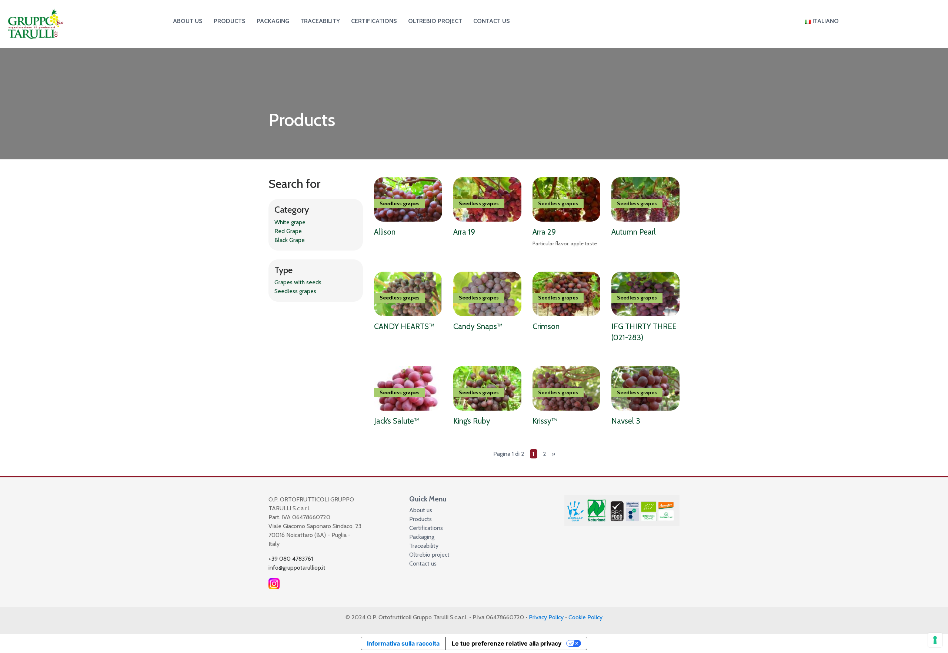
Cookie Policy (585, 617)
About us (188, 20)
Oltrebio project (435, 20)
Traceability (320, 20)
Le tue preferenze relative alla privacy (506, 643)
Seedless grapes (295, 291)
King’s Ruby (471, 420)
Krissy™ (545, 420)
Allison (384, 231)
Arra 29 (544, 231)
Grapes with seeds (297, 282)
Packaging (273, 20)
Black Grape (289, 239)
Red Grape (288, 231)
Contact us (491, 20)
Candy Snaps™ (478, 326)
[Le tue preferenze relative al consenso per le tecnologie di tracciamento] (935, 640)
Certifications (374, 20)
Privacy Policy (546, 617)
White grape (290, 222)
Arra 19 (464, 231)
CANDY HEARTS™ (404, 326)
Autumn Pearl (633, 231)
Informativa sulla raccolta (403, 643)
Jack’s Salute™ (397, 420)
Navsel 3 (625, 420)
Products (230, 20)
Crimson (546, 326)
